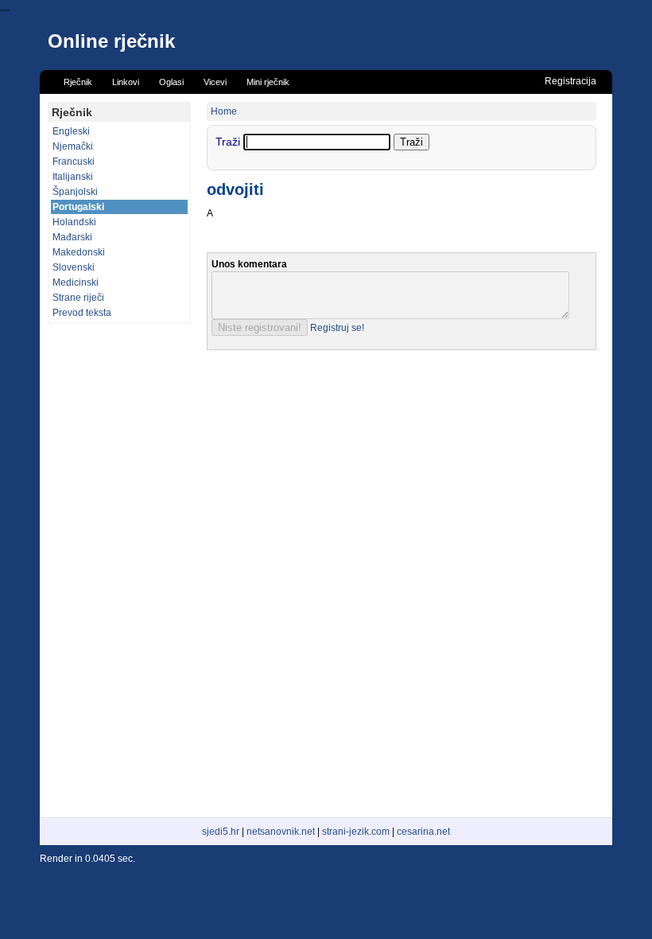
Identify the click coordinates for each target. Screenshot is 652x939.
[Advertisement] (119, 570)
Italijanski (72, 176)
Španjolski (75, 191)
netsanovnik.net (280, 831)
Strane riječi (78, 297)
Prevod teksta (81, 312)
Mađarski (72, 237)
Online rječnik (111, 41)
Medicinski (75, 282)
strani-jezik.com (356, 831)
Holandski (74, 222)
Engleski (71, 131)
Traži (229, 141)
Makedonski (78, 252)
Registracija (570, 81)
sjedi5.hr (220, 831)
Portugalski (78, 206)
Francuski (73, 161)
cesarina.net (423, 831)
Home (224, 111)
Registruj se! (337, 327)
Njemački (72, 146)
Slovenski (73, 267)
